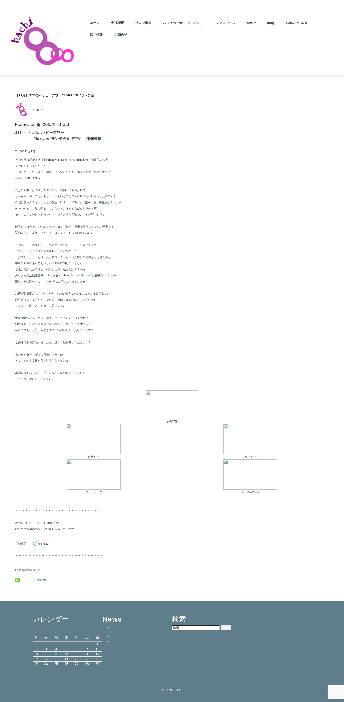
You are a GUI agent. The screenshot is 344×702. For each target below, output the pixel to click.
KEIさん (108, 275)
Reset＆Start (83, 275)
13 (76, 654)
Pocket (42, 580)
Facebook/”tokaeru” (27, 570)
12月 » (48, 678)
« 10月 (37, 678)
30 (37, 668)
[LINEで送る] (17, 580)
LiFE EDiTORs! (69, 202)
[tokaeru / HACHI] (42, 42)
